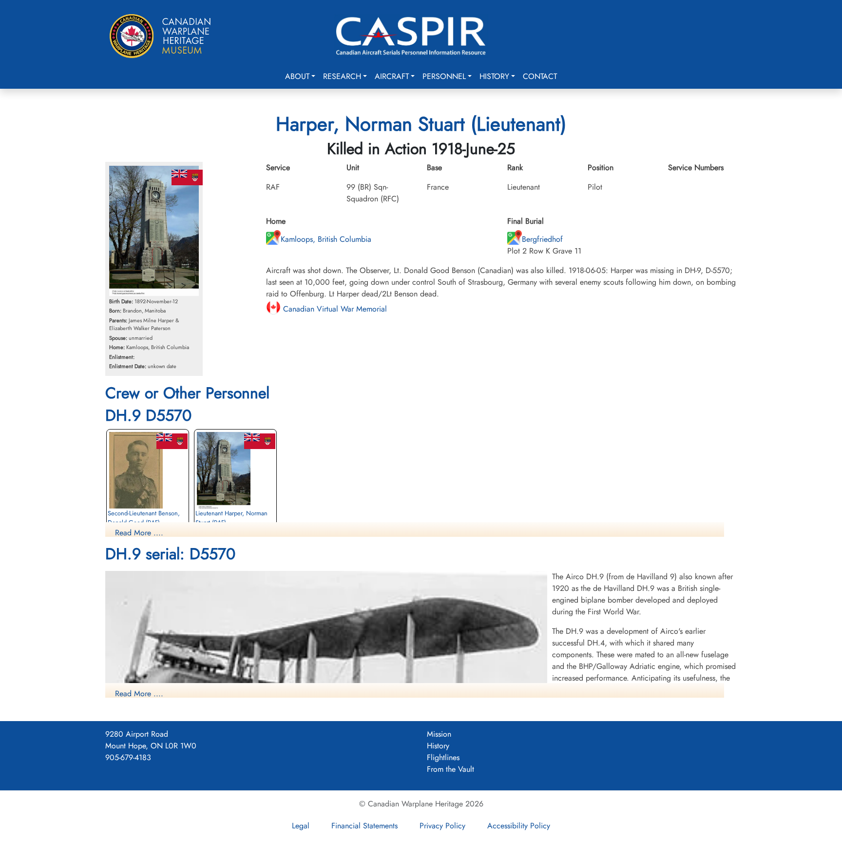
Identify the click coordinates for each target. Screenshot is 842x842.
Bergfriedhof (542, 239)
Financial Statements (364, 825)
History (494, 76)
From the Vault (450, 769)
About (297, 76)
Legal (300, 825)
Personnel (444, 76)
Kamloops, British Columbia (326, 239)
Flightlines (443, 757)
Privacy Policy (442, 825)
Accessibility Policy (518, 825)
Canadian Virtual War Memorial (334, 308)
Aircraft (392, 76)
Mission (439, 734)
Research (342, 76)
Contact (540, 76)
